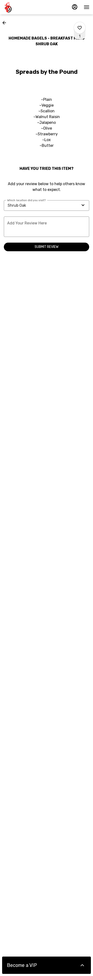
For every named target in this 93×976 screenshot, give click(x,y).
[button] (5, 22)
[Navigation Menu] (86, 7)
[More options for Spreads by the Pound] (79, 28)
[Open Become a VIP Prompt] (82, 965)
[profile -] (75, 7)
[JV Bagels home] (25, 7)
